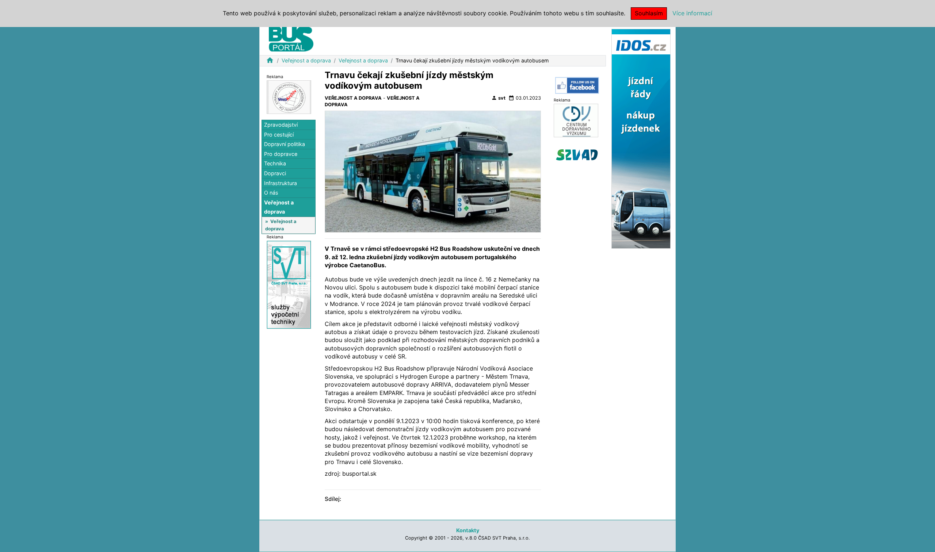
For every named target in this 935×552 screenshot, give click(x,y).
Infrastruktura (280, 183)
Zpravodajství (281, 125)
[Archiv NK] (289, 96)
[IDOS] (641, 138)
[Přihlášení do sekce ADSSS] (577, 154)
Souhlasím (649, 13)
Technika (275, 163)
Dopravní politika (284, 144)
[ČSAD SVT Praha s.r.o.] (289, 284)
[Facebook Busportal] (577, 85)
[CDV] (576, 120)
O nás (271, 192)
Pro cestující (279, 134)
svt (498, 98)
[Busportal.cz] (291, 38)
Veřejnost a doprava (306, 60)
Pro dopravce (280, 154)
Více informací (692, 13)
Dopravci (275, 173)
